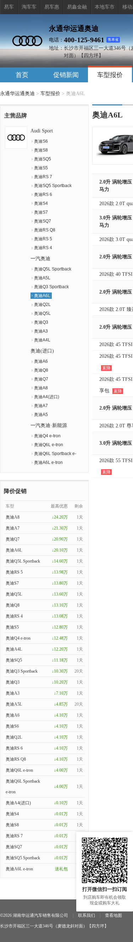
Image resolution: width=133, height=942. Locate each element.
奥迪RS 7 (43, 176)
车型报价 (110, 74)
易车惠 (51, 7)
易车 (9, 7)
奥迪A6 (41, 361)
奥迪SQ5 (42, 159)
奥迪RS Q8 (44, 230)
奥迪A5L (42, 277)
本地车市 (105, 7)
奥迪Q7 (41, 379)
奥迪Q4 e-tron (47, 435)
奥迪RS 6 (43, 194)
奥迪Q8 (41, 370)
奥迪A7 (41, 405)
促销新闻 (66, 74)
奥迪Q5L (42, 313)
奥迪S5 (41, 167)
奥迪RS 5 (43, 238)
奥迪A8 (41, 387)
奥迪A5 (41, 414)
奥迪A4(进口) (46, 396)
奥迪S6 (41, 141)
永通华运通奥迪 (17, 93)
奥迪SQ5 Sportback (53, 185)
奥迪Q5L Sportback (52, 269)
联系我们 (86, 915)
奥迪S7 (41, 212)
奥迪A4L (42, 340)
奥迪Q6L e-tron (48, 444)
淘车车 (29, 7)
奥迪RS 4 (43, 247)
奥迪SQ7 (42, 221)
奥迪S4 (41, 203)
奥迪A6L (42, 295)
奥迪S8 (41, 150)
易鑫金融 (77, 7)
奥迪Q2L (42, 304)
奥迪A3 (41, 331)
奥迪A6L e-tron (48, 462)
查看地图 (113, 915)
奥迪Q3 (41, 322)
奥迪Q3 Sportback (51, 286)
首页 (22, 74)
